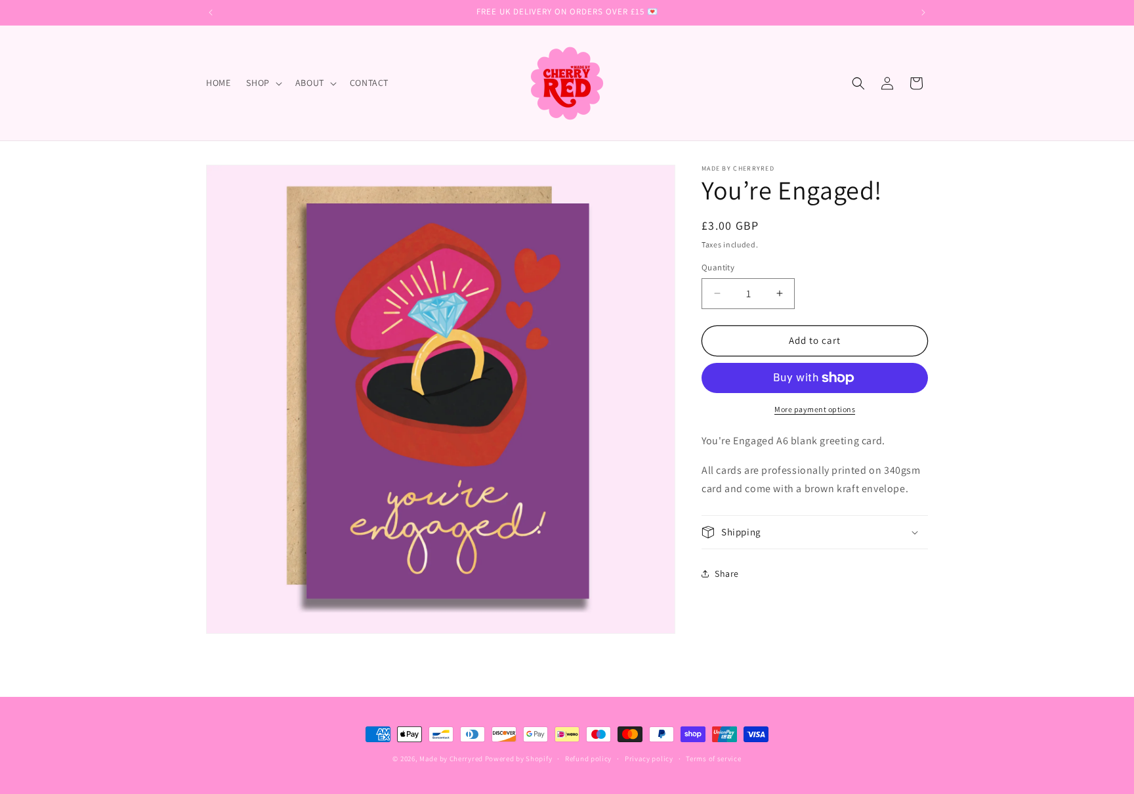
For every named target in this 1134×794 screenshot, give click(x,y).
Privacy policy (649, 758)
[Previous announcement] (210, 12)
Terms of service (713, 758)
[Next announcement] (923, 12)
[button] (262, 82)
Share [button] (727, 573)
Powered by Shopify (519, 758)
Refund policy (588, 758)
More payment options (814, 409)
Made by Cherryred (451, 758)
